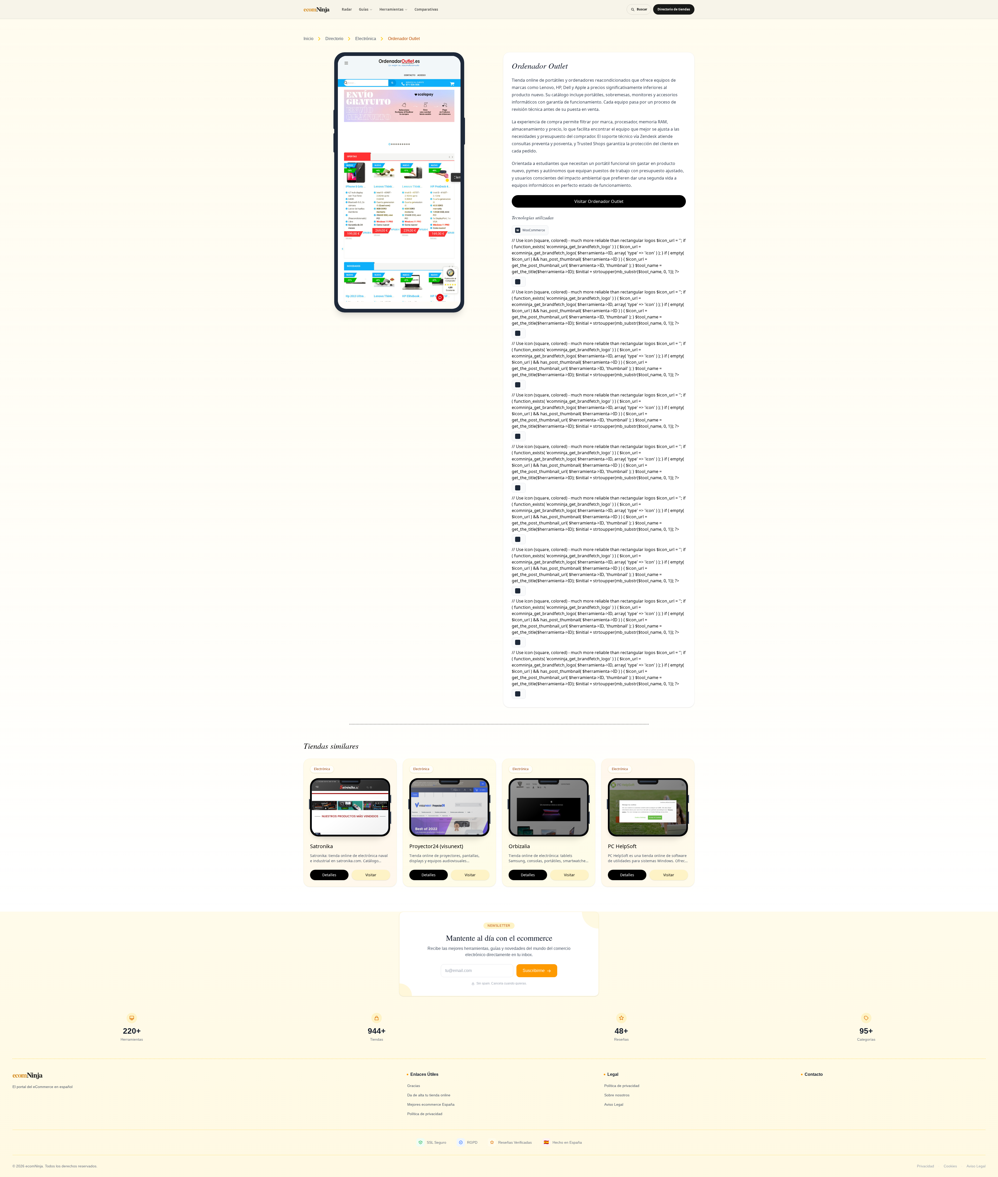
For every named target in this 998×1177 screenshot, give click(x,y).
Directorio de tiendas (674, 9)
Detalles (329, 874)
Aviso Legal (976, 1166)
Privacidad (925, 1166)
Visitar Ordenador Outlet (598, 201)
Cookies (950, 1166)
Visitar (370, 874)
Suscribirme (534, 970)
